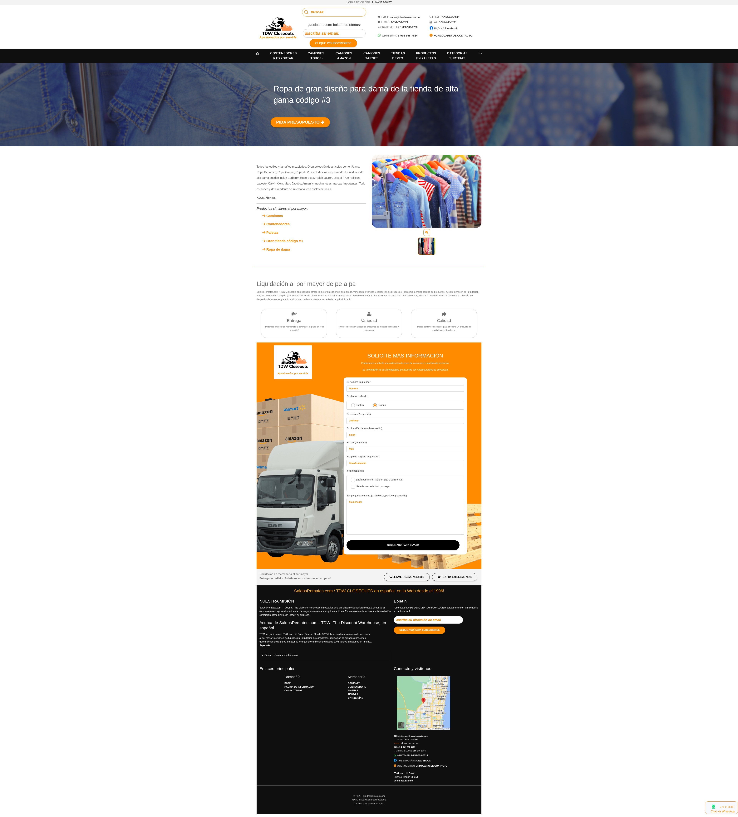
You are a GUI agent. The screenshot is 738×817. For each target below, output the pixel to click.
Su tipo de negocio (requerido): (363, 456)
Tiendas (398, 56)
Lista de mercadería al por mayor (373, 486)
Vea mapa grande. (403, 780)
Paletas (271, 232)
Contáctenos (293, 690)
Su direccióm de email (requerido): (365, 428)
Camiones (316, 56)
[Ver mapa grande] (423, 732)
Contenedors (357, 687)
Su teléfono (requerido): (359, 414)
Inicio (287, 683)
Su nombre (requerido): (359, 382)
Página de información (299, 687)
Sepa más (264, 645)
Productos (426, 56)
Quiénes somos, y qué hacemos (281, 655)
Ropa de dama (277, 249)
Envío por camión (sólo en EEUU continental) (379, 480)
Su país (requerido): (357, 442)
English (360, 405)
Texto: (406, 743)
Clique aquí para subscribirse (419, 630)
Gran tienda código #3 (284, 241)
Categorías (457, 56)
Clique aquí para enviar (403, 545)
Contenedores (283, 56)
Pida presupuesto (298, 122)
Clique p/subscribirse (333, 43)
